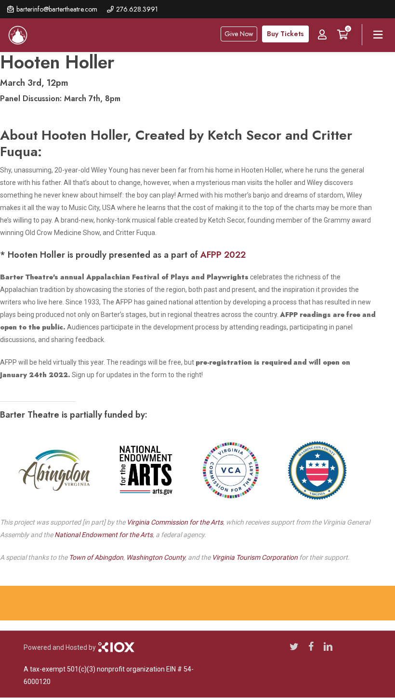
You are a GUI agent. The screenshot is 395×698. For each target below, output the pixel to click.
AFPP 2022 (223, 255)
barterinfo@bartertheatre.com (56, 9)
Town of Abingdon (96, 557)
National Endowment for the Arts (103, 535)
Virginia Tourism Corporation (255, 557)
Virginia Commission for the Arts (175, 522)
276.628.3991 (137, 9)
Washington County (155, 557)
